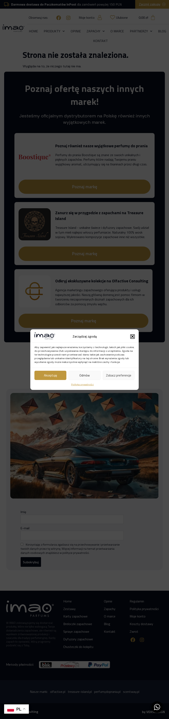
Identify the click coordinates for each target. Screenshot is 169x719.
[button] (132, 336)
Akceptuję (50, 375)
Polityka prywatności (82, 384)
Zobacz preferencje (118, 375)
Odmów (84, 375)
